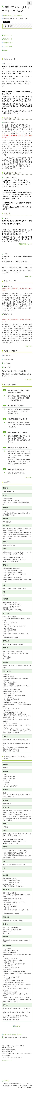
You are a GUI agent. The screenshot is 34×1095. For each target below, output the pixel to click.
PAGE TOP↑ (28, 276)
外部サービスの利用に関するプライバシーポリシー (18, 1083)
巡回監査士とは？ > (25, 244)
